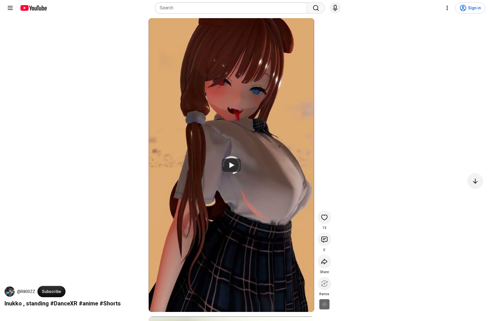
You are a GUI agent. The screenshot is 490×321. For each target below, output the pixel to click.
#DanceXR (63, 303)
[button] (10, 291)
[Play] (231, 165)
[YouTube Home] (33, 8)
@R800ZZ (26, 291)
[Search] (316, 8)
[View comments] (324, 239)
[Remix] (324, 283)
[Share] (324, 261)
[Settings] (447, 8)
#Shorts (110, 303)
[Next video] (475, 181)
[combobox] (233, 8)
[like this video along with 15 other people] (324, 217)
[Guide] (10, 8)
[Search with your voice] (335, 8)
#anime (88, 303)
